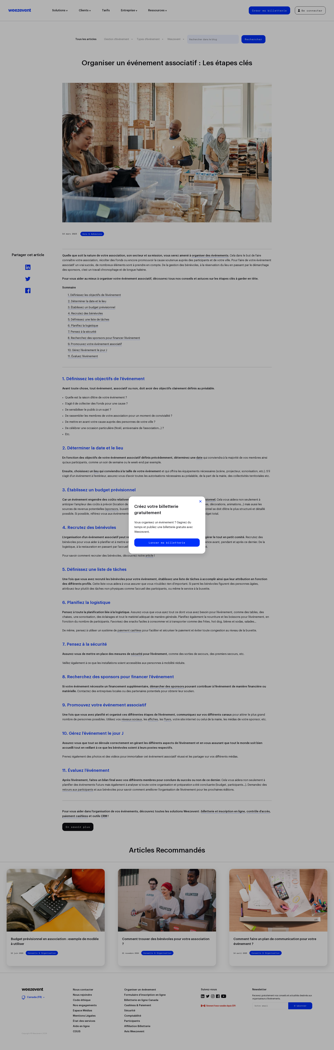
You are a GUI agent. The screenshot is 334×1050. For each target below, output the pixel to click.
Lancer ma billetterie (167, 542)
